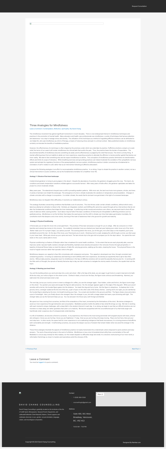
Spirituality (65, 129)
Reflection (57, 129)
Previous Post (31, 349)
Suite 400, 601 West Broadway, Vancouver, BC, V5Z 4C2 (82, 417)
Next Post (136, 349)
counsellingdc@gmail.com (82, 402)
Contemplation (48, 129)
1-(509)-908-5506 (79, 397)
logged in (42, 362)
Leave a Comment (36, 129)
